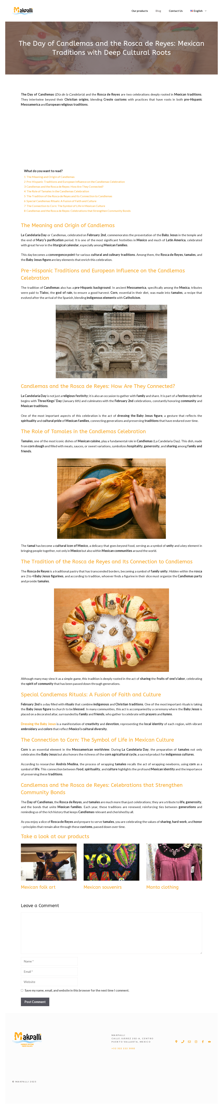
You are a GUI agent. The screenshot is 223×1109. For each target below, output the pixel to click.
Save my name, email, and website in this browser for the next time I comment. (77, 990)
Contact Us (176, 10)
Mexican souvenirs (103, 887)
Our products (140, 10)
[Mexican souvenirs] (111, 878)
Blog (158, 10)
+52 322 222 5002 (123, 1048)
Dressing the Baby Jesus (38, 724)
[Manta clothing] (174, 878)
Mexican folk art (38, 887)
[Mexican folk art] (49, 878)
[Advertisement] (111, 136)
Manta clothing (162, 887)
